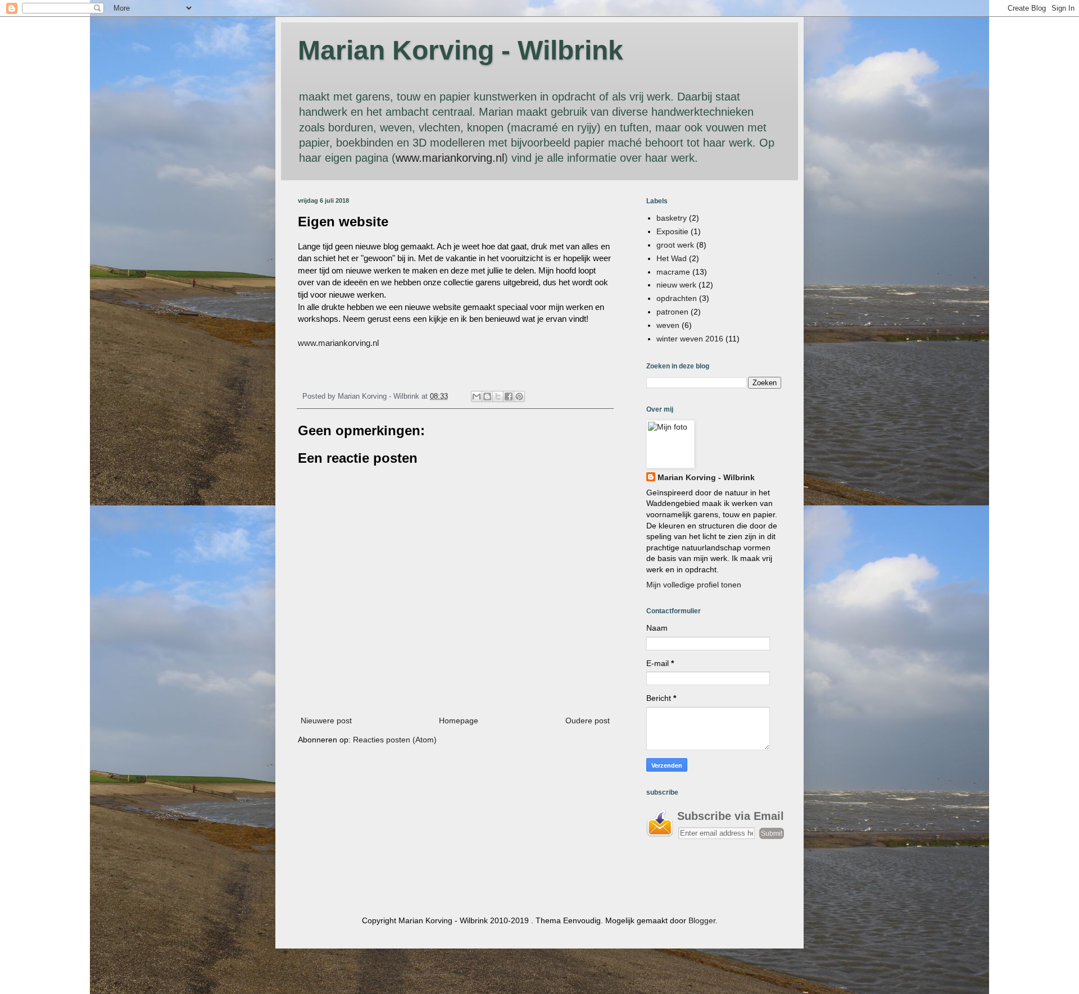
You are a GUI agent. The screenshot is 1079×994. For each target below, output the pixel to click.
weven (667, 325)
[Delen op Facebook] (508, 396)
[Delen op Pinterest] (519, 396)
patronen (672, 311)
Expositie (672, 231)
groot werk (675, 244)
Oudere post (587, 720)
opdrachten (676, 298)
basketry (671, 217)
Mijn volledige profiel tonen (693, 584)
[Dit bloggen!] (487, 396)
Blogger (701, 920)
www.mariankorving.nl (450, 158)
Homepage (458, 720)
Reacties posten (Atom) (395, 739)
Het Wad (671, 258)
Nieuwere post (326, 720)
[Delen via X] (498, 396)
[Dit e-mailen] (476, 396)
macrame (673, 271)
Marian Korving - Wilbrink (460, 50)
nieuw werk (676, 284)
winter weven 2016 (689, 338)
